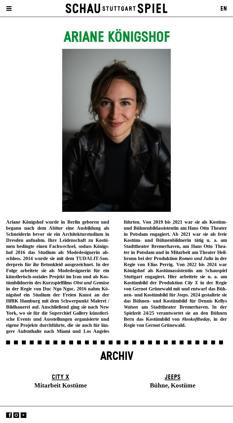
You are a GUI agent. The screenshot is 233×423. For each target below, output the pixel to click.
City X (60, 377)
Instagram (16, 415)
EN (223, 8)
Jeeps (173, 377)
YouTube (23, 415)
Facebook (9, 415)
